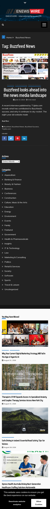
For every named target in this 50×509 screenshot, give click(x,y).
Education (9, 207)
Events (7, 220)
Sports (7, 280)
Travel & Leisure (11, 284)
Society (7, 271)
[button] (36, 495)
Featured (8, 230)
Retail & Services (34, 85)
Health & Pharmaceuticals (16, 239)
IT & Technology (21, 85)
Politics (7, 262)
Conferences (10, 193)
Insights (8, 243)
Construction (10, 198)
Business (10, 85)
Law (6, 252)
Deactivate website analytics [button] (17, 502)
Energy (7, 211)
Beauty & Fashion (12, 184)
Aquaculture (9, 175)
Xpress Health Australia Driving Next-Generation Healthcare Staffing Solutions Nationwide (21, 485)
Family (7, 225)
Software (8, 275)
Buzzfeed (7, 127)
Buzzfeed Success (32, 127)
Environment (10, 216)
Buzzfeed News (18, 127)
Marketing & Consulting (15, 257)
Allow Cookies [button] (38, 502)
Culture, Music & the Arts (15, 202)
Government (10, 234)
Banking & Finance (13, 179)
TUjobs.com (6, 129)
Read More (5, 121)
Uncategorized (11, 289)
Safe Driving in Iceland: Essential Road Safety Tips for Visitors (23, 442)
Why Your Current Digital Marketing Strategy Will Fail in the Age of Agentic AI (23, 355)
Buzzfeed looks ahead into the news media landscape (25, 92)
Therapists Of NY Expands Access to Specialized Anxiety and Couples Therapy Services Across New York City (24, 398)
